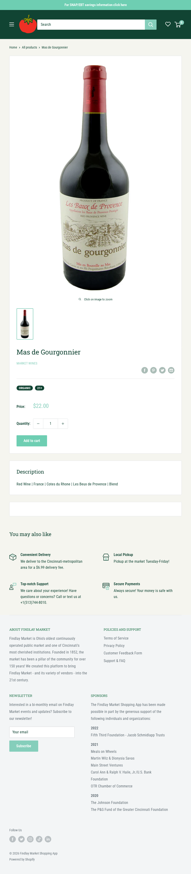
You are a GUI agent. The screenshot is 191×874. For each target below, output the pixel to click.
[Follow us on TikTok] (39, 839)
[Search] (151, 24)
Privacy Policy (114, 645)
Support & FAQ (114, 661)
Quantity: (23, 423)
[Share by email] (171, 370)
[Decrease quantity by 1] (38, 424)
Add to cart (32, 441)
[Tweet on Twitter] (162, 370)
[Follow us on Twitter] (21, 839)
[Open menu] (11, 24)
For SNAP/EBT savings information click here (96, 5)
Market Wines (27, 363)
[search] (91, 24)
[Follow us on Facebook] (12, 839)
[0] (178, 24)
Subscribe (23, 746)
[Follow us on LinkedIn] (48, 839)
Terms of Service (116, 638)
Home (13, 47)
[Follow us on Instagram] (30, 839)
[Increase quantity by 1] (63, 424)
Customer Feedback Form (123, 653)
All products (29, 47)
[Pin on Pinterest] (153, 370)
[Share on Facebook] (144, 370)
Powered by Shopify (22, 859)
